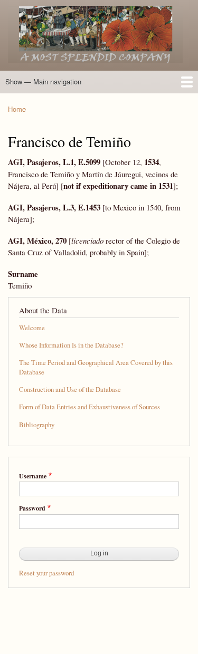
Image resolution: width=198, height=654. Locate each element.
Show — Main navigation (43, 81)
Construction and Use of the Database (70, 389)
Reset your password (46, 573)
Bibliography (36, 424)
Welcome (32, 327)
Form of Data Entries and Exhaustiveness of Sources (89, 406)
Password (32, 508)
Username (32, 476)
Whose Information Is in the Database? (71, 345)
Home (17, 109)
